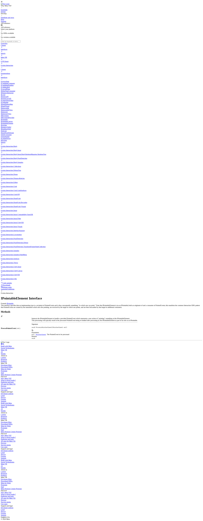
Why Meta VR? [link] (6, 378)
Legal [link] (3, 395)
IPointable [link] (10, 303)
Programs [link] (4, 371)
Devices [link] (3, 386)
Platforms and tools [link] (7, 382)
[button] (101, 2)
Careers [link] (3, 357)
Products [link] (4, 361)
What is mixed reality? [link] (8, 380)
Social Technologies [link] (7, 348)
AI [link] (2, 352)
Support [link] (3, 401)
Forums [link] (3, 399)
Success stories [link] (6, 388)
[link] (5, 4)
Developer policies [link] (7, 394)
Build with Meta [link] (6, 346)
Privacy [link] (3, 397)
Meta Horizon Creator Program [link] (11, 375)
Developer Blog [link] (6, 365)
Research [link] (4, 359)
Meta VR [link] (4, 350)
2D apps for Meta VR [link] (8, 384)
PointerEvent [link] (41, 334)
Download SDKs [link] (6, 367)
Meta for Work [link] (6, 369)
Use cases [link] (4, 390)
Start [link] (2, 373)
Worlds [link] (3, 354)
